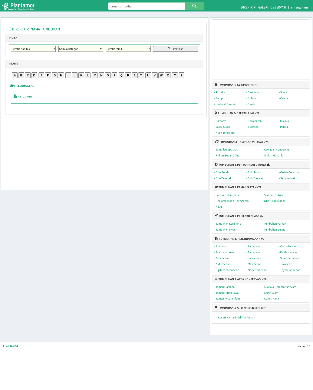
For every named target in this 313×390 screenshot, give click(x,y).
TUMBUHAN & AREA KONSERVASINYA (242, 279)
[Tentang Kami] (299, 7)
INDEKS (14, 63)
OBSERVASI (278, 7)
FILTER (13, 37)
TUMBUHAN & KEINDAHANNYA (237, 84)
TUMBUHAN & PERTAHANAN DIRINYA (242, 164)
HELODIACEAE (24, 85)
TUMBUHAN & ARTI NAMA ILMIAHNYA (241, 308)
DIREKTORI (248, 7)
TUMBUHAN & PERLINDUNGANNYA (241, 239)
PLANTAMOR (10, 346)
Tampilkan (177, 48)
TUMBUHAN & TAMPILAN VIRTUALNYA (243, 142)
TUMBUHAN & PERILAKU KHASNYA (240, 216)
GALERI (263, 7)
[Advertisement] (260, 47)
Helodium (24, 96)
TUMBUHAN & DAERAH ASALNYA (238, 113)
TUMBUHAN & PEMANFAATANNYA (239, 187)
